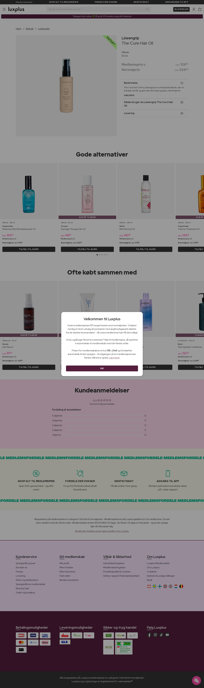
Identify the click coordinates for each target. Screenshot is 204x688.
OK (102, 368)
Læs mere (114, 357)
